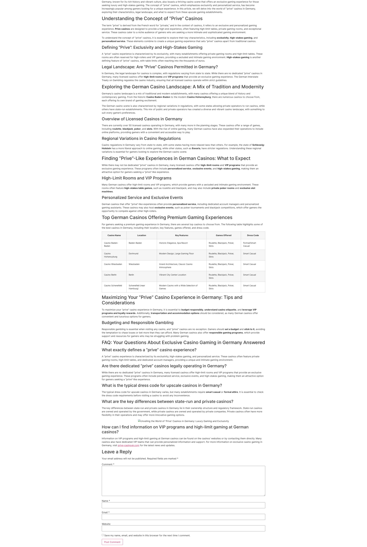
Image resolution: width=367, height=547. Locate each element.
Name (106, 501)
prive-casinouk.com (128, 445)
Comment (108, 464)
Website (106, 524)
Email (106, 512)
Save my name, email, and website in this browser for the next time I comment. (147, 535)
